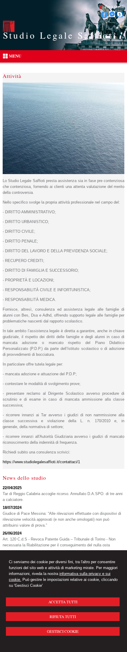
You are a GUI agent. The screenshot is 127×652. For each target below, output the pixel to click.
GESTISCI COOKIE (63, 631)
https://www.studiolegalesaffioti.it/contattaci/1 (41, 462)
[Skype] (120, 16)
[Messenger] (112, 16)
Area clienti (114, 6)
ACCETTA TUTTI (62, 602)
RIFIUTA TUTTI (63, 616)
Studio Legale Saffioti (60, 35)
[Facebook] (104, 17)
